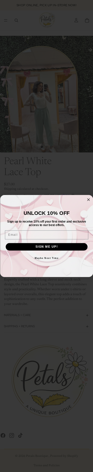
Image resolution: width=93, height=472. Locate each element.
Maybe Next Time (46, 258)
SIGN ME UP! (46, 246)
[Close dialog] (88, 200)
